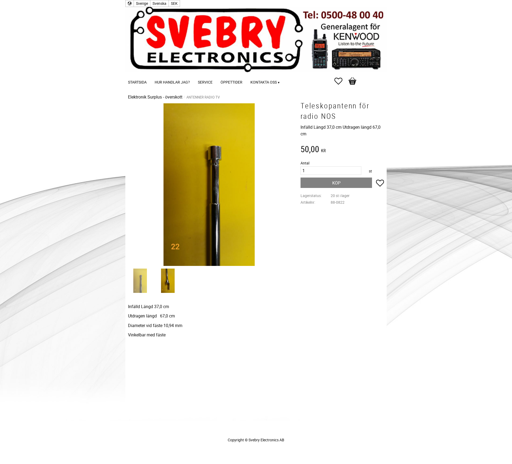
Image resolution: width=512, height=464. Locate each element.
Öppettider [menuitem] (231, 82)
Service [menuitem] (205, 82)
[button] (341, 81)
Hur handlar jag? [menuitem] (172, 82)
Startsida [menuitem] (137, 82)
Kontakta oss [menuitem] (263, 82)
